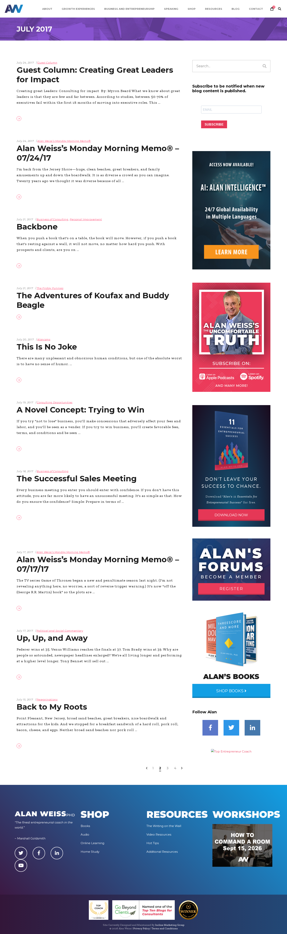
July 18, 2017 (25, 471)
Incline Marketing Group (169, 925)
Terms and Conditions (165, 928)
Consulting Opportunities (54, 402)
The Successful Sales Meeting (77, 478)
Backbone (37, 226)
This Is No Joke (47, 346)
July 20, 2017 (25, 339)
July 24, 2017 (25, 62)
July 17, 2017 (25, 552)
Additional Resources (162, 851)
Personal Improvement (86, 219)
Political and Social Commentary (60, 630)
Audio (85, 834)
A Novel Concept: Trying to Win (80, 409)
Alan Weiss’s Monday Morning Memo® (64, 141)
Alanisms (43, 339)
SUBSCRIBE (214, 124)
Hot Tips (152, 843)
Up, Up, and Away (52, 638)
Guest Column (47, 62)
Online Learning (92, 843)
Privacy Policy (141, 928)
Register (231, 588)
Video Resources (158, 834)
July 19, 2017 (25, 402)
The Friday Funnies (50, 288)
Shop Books (230, 691)
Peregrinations (47, 699)
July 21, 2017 (25, 219)
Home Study (90, 851)
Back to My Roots (52, 707)
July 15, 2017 (25, 699)
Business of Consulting (52, 219)
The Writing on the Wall (163, 826)
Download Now (231, 515)
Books (85, 826)
